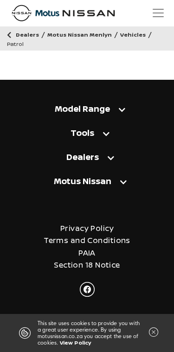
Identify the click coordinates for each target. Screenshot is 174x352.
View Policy (75, 342)
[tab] (87, 108)
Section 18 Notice (87, 265)
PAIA (87, 253)
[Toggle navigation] (158, 13)
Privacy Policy (87, 228)
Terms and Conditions (87, 240)
